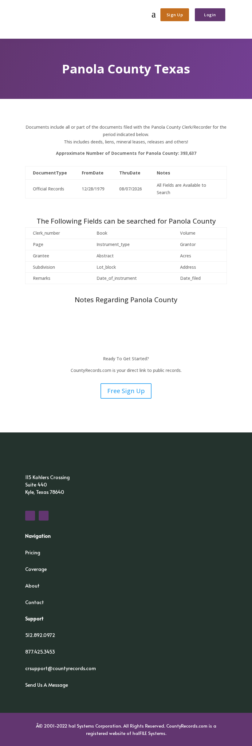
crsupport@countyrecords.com (60, 668)
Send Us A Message (46, 684)
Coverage (36, 568)
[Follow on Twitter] (44, 516)
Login (210, 15)
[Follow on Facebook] (30, 516)
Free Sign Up (126, 391)
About (32, 585)
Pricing (32, 552)
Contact (34, 602)
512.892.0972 (40, 634)
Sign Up (175, 15)
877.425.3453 (40, 651)
